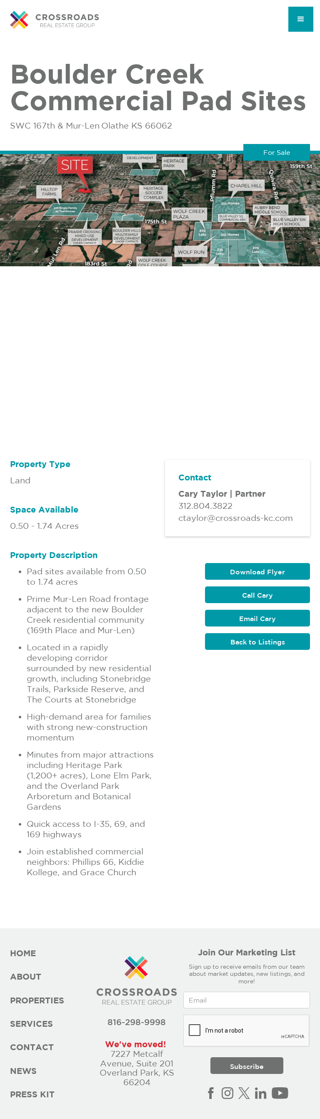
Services (31, 1023)
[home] (54, 20)
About (25, 976)
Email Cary (257, 618)
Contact (32, 1047)
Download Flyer (257, 572)
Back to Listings (257, 642)
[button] (300, 19)
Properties (37, 1000)
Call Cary (257, 595)
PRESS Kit (32, 1094)
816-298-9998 (137, 1022)
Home (23, 953)
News (23, 1071)
